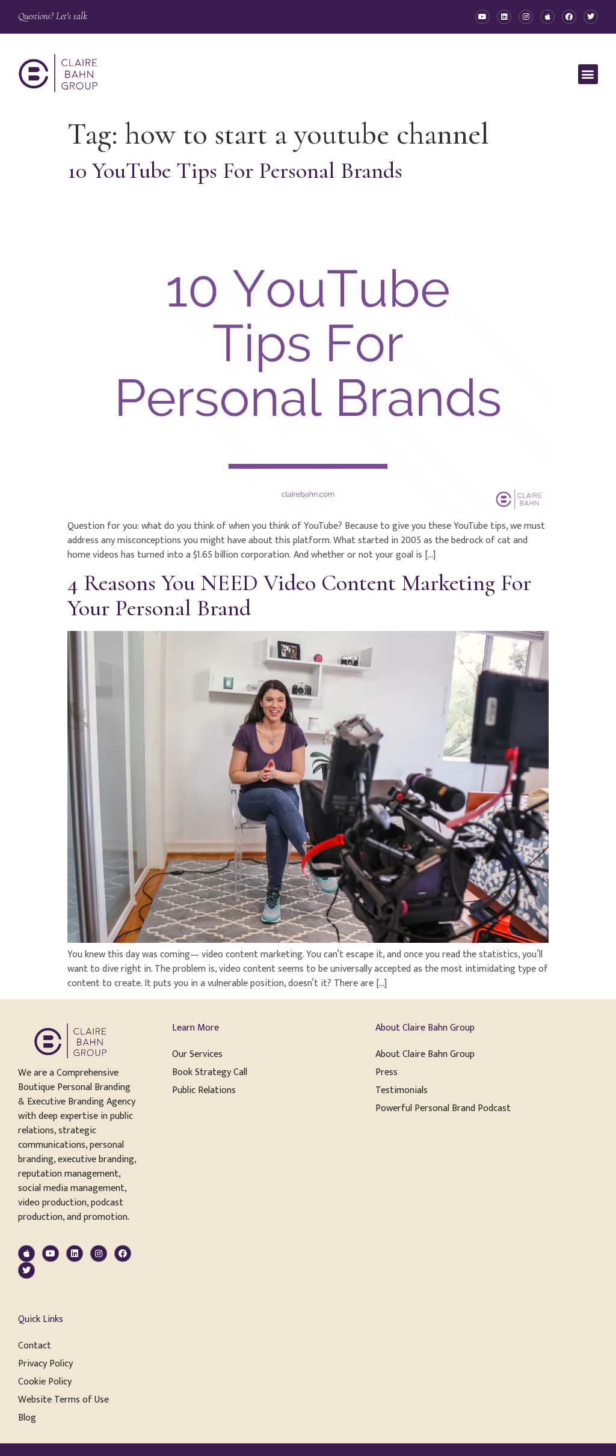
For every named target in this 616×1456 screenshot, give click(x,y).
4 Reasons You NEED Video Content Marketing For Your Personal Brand (299, 595)
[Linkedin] (504, 17)
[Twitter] (591, 17)
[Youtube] (482, 17)
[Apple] (547, 17)
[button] (588, 74)
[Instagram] (526, 17)
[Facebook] (569, 17)
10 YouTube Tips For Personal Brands (234, 170)
